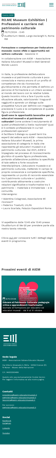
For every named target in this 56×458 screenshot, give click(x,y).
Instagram (6, 423)
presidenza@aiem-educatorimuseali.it (19, 395)
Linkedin (6, 428)
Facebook (6, 421)
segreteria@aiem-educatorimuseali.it (19, 398)
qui (11, 237)
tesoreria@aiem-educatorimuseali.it (18, 400)
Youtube (6, 433)
